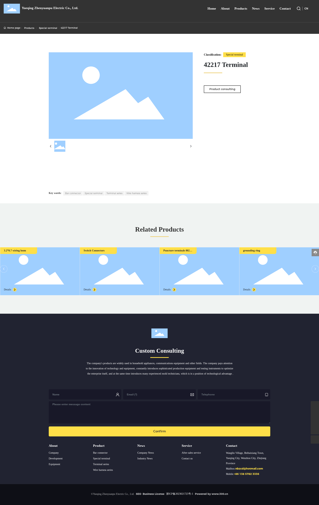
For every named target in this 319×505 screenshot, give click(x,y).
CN (306, 8)
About (53, 446)
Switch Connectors (94, 250)
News (141, 446)
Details (7, 289)
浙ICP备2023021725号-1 (179, 493)
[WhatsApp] (315, 413)
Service (187, 446)
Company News (145, 452)
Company (54, 452)
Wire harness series (103, 470)
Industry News (144, 458)
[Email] (315, 405)
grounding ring (251, 250)
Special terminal (48, 28)
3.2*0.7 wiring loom (15, 250)
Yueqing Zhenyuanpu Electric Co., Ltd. (50, 8)
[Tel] (315, 422)
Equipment (54, 464)
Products (29, 28)
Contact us (187, 458)
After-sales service (191, 452)
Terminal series (101, 464)
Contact (231, 446)
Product (98, 446)
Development (56, 458)
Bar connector (100, 452)
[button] (3, 269)
